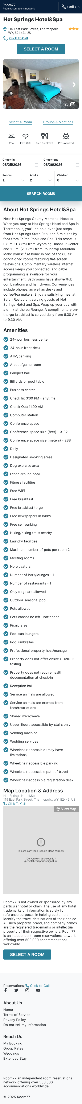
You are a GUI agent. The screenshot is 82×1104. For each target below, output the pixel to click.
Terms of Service (16, 1015)
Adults (34, 175)
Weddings (11, 1053)
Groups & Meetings (58, 122)
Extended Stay (15, 1058)
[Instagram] (27, 991)
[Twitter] (16, 991)
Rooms (7, 175)
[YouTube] (38, 991)
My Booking (12, 1043)
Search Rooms (41, 194)
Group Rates (13, 1048)
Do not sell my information (24, 1025)
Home (8, 1009)
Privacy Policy (14, 1020)
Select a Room (41, 49)
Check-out (51, 159)
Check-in (9, 159)
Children (62, 175)
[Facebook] (5, 991)
